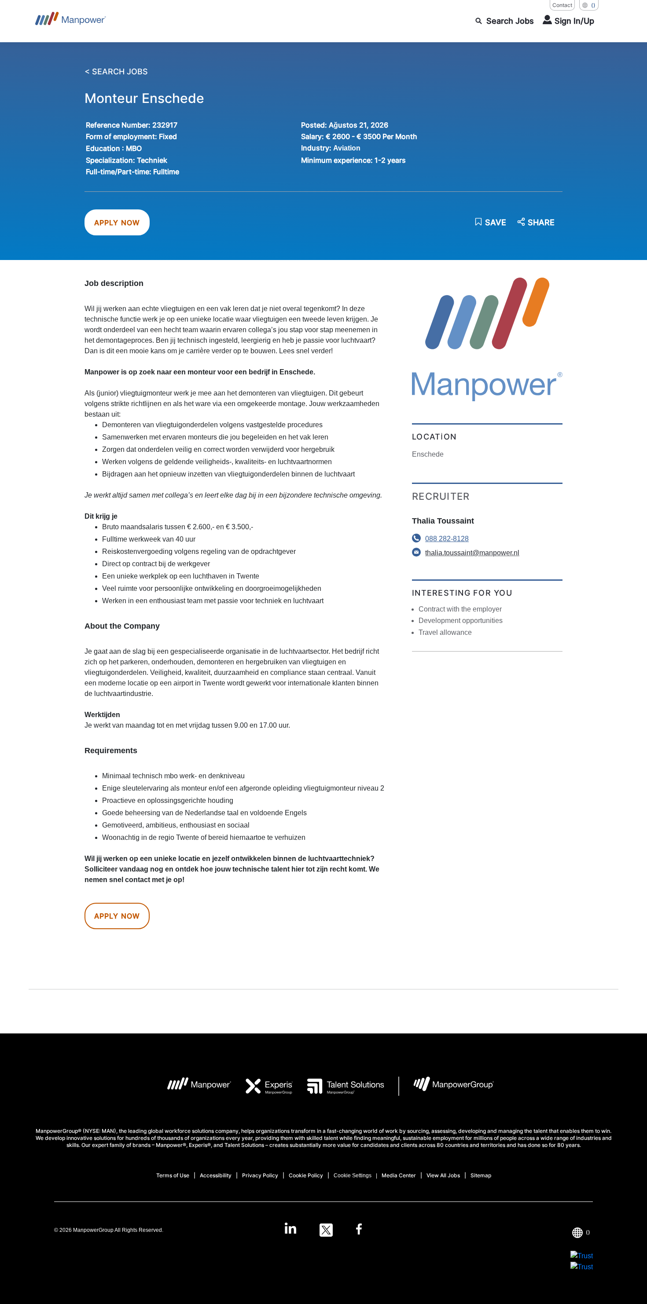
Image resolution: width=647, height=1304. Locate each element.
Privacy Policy (260, 1175)
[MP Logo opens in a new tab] (192, 1086)
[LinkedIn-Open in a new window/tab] (290, 1229)
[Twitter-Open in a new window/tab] (326, 1230)
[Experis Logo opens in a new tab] (262, 1086)
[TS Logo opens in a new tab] (338, 1086)
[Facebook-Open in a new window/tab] (359, 1230)
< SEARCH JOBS (116, 72)
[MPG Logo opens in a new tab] (446, 1086)
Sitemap (481, 1175)
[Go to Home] (70, 21)
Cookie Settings (352, 1175)
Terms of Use (172, 1175)
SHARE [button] (541, 222)
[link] (323, 1230)
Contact (562, 5)
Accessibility (216, 1175)
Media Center (399, 1175)
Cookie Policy (306, 1175)
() (593, 5)
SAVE (495, 222)
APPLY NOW (117, 222)
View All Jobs (443, 1175)
